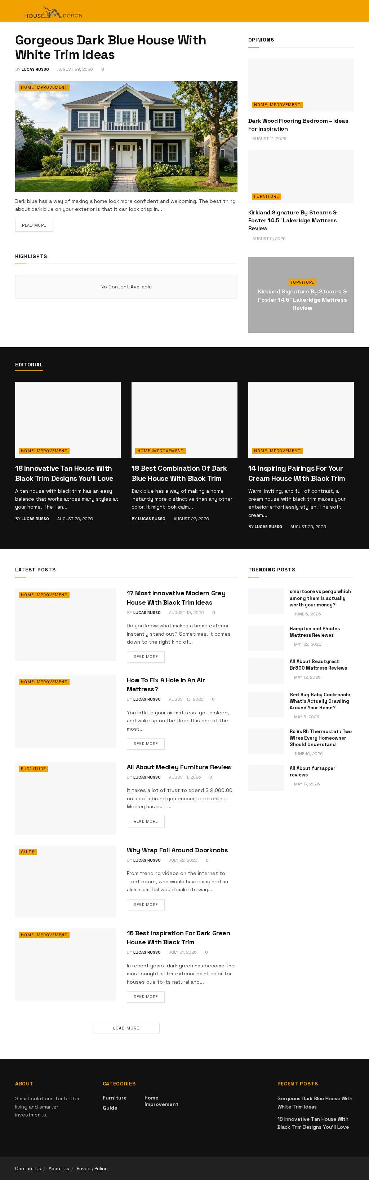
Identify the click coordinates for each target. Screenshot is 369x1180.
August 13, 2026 (186, 699)
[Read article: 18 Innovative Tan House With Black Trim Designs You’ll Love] (68, 420)
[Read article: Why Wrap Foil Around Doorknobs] (65, 881)
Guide (28, 851)
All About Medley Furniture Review (179, 767)
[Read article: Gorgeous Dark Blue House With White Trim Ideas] (126, 136)
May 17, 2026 (306, 784)
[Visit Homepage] (53, 11)
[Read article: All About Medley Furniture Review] (65, 798)
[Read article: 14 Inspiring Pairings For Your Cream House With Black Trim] (301, 420)
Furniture (266, 196)
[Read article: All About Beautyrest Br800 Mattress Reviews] (266, 671)
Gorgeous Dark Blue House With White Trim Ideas (110, 47)
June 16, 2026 (308, 753)
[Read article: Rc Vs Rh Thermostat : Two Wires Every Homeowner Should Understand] (266, 741)
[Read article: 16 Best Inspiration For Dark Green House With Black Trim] (65, 964)
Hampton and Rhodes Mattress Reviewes (315, 632)
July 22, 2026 (182, 860)
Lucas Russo (35, 69)
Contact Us (28, 1169)
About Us (59, 1169)
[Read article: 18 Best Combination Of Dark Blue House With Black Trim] (184, 420)
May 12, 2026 (307, 677)
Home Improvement (44, 87)
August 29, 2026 (74, 69)
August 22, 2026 (191, 518)
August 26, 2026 (74, 518)
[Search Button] (351, 11)
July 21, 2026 (182, 952)
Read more (37, 225)
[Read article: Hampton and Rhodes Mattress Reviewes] (266, 639)
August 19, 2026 (186, 612)
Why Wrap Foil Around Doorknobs (177, 850)
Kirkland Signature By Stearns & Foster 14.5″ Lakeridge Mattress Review (292, 220)
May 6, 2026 (306, 716)
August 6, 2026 (269, 238)
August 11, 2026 (269, 138)
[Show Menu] (337, 11)
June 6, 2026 (307, 614)
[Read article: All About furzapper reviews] (266, 778)
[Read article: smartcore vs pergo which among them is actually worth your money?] (266, 601)
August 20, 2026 (307, 526)
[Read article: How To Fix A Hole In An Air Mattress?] (65, 711)
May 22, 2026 (307, 644)
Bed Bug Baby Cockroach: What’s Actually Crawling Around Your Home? (320, 701)
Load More (126, 1028)
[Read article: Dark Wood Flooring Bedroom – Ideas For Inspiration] (301, 85)
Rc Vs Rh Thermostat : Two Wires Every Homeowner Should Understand (321, 738)
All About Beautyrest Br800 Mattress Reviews (318, 664)
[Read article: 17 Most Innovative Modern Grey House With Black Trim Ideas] (65, 624)
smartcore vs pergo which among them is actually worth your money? (320, 598)
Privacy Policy (92, 1169)
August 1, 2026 (184, 777)
